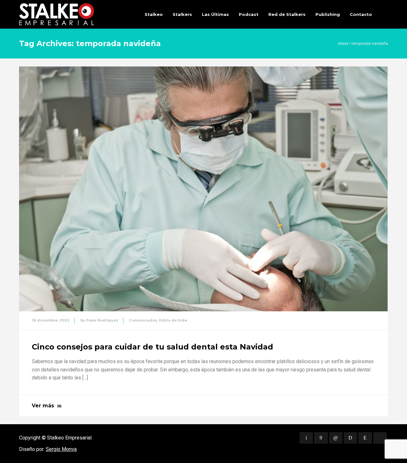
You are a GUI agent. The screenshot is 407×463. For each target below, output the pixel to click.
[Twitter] (306, 438)
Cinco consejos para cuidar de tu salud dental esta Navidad (152, 346)
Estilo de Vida (173, 320)
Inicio (343, 43)
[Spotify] (350, 438)
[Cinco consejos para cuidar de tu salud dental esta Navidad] (203, 188)
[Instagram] (365, 438)
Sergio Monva (61, 449)
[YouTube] (380, 438)
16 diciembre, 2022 (51, 320)
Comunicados (143, 320)
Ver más (43, 406)
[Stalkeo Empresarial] (56, 14)
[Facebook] (321, 438)
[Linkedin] (335, 438)
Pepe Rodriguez (102, 320)
